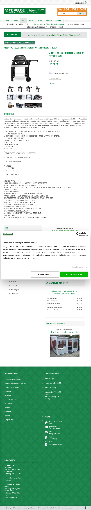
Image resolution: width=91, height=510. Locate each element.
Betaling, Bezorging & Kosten (15, 383)
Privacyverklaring (11, 399)
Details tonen (77, 267)
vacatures (8, 411)
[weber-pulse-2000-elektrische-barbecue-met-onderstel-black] (11, 93)
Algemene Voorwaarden (13, 379)
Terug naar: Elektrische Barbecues (19, 42)
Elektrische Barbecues (55, 24)
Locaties (7, 407)
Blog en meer (9, 420)
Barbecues (38, 24)
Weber (52, 83)
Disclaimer (8, 403)
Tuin (28, 24)
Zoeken (81, 13)
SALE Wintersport (13, 290)
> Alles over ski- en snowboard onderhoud (64, 291)
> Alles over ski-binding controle (64, 293)
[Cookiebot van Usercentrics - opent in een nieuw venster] (78, 234)
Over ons (8, 395)
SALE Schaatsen (12, 294)
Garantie (8, 391)
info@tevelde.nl (55, 433)
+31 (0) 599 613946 (53, 440)
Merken (7, 416)
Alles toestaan (74, 274)
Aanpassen (43, 274)
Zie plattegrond (54, 428)
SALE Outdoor (12, 286)
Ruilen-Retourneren (12, 387)
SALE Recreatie (12, 282)
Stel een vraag (55, 78)
